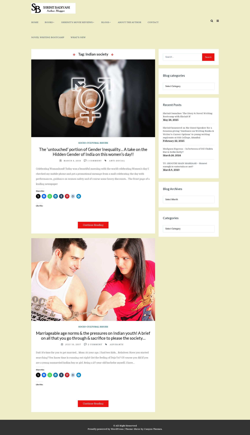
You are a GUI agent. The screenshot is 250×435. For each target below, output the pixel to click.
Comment (95, 161)
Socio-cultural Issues (93, 143)
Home (34, 22)
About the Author (129, 22)
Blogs (105, 22)
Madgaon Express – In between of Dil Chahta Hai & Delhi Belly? (188, 151)
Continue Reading (93, 225)
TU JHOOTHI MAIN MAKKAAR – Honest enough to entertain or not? (185, 165)
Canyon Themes (153, 429)
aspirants (116, 345)
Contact (153, 22)
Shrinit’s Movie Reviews (77, 22)
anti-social (117, 161)
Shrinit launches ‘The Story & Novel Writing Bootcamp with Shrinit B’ (187, 115)
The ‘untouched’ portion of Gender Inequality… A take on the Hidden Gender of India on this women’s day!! (93, 152)
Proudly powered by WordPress (106, 429)
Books (49, 22)
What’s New (78, 37)
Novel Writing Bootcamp (47, 37)
